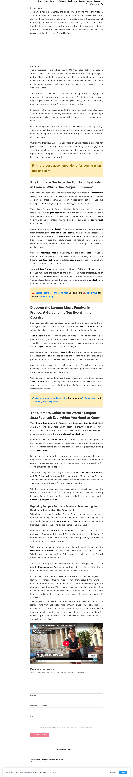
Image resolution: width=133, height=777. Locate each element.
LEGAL (76, 749)
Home (40, 1)
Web (31, 716)
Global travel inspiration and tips (42, 762)
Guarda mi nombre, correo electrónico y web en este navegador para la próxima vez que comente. (63, 727)
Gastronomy (98, 1)
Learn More (52, 772)
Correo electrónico (38, 705)
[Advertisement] (66, 49)
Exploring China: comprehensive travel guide (47, 759)
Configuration (113, 772)
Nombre (33, 695)
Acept (123, 772)
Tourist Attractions (92, 4)
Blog (46, 1)
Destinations (72, 1)
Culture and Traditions (58, 1)
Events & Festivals (85, 1)
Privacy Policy (67, 749)
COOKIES (58, 749)
